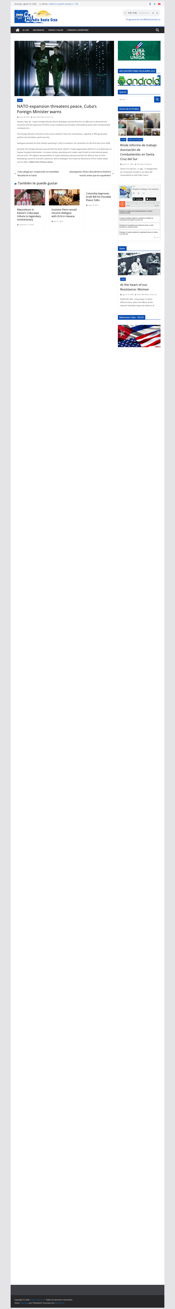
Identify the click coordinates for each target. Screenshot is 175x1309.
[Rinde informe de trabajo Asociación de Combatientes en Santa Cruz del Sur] (139, 124)
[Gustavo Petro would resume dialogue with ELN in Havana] (64, 191)
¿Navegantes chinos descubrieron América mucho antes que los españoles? (90, 173)
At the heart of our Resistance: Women (134, 287)
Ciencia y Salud (55, 30)
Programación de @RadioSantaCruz (143, 19)
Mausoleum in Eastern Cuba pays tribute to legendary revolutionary (29, 214)
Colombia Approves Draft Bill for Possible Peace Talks (98, 197)
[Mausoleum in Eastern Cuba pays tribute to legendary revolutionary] (29, 191)
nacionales (38, 30)
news (20, 100)
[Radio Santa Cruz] (17, 30)
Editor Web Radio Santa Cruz (43, 117)
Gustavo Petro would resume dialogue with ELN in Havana (64, 213)
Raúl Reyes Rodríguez (144, 164)
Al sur (26, 30)
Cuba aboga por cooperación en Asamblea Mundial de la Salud (38, 173)
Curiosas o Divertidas (77, 30)
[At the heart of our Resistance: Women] (139, 264)
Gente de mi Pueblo (135, 139)
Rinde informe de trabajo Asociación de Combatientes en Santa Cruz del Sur (138, 152)
